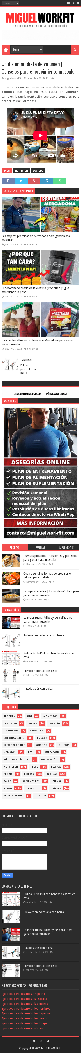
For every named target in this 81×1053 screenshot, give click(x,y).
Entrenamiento (14, 738)
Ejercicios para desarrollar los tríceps (24, 1023)
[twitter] (77, 3)
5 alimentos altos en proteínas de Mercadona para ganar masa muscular (37, 342)
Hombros (10, 752)
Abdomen (9, 716)
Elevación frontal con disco (40, 671)
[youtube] (68, 3)
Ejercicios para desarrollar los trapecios (26, 1013)
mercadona (52, 752)
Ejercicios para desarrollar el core (22, 1028)
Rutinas (52, 774)
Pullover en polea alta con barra (43, 635)
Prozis (8, 774)
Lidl (31, 752)
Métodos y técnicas (17, 759)
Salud (7, 781)
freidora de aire (14, 745)
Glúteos (64, 745)
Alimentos (50, 716)
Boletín (54, 723)
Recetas (29, 774)
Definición (11, 730)
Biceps (32, 723)
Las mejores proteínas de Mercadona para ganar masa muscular (36, 238)
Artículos (10, 723)
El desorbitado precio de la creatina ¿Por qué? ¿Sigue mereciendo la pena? (35, 290)
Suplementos (31, 781)
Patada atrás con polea (38, 688)
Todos (8, 788)
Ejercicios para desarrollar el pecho (23, 993)
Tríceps (56, 788)
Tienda (56, 781)
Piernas (56, 767)
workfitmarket (14, 795)
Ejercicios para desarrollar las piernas (25, 1003)
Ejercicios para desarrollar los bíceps (24, 1018)
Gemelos (41, 745)
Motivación (49, 759)
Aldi (29, 716)
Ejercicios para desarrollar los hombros (26, 1008)
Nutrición (21, 171)
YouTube (38, 171)
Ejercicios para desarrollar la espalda (24, 998)
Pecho (34, 767)
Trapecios (33, 788)
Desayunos (37, 730)
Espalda (42, 738)
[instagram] (73, 3)
